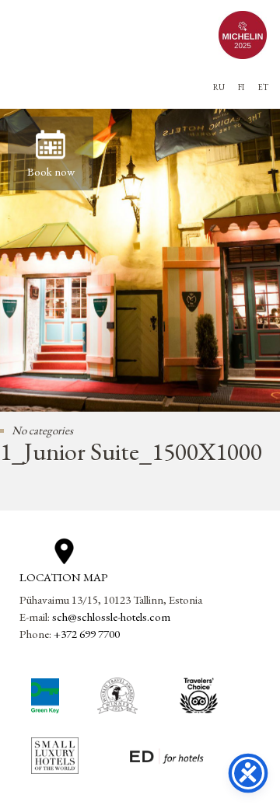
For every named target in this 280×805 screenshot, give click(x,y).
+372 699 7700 (87, 633)
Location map (63, 577)
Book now (51, 171)
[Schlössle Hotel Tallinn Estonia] (108, 34)
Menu (26, 74)
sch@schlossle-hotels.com (111, 616)
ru (219, 87)
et (262, 87)
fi (241, 87)
